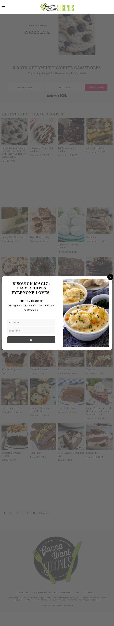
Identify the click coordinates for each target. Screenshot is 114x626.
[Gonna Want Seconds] (57, 9)
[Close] (110, 277)
